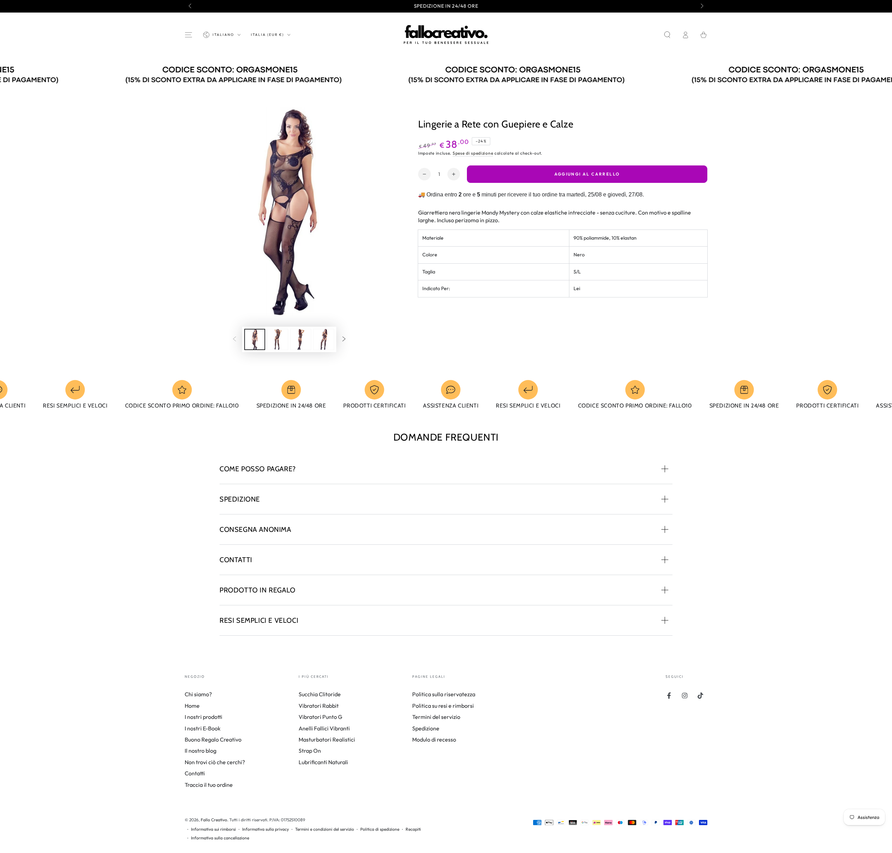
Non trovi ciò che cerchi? (215, 762)
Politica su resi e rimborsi (443, 705)
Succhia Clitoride (320, 694)
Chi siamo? (198, 694)
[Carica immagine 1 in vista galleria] (254, 339)
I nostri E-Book (203, 728)
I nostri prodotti (203, 716)
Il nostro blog (200, 750)
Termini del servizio (436, 716)
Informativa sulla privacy (265, 829)
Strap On (310, 750)
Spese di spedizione (473, 153)
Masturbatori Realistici (327, 739)
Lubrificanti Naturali (323, 762)
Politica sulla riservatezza (443, 694)
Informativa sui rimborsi (213, 829)
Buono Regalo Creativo (213, 739)
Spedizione (425, 728)
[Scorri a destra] (701, 6)
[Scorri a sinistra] (191, 6)
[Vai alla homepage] (446, 35)
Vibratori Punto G (320, 716)
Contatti (195, 773)
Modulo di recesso (434, 739)
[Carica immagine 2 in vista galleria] (277, 339)
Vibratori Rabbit (319, 705)
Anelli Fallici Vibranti (324, 728)
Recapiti (413, 829)
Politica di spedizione (379, 829)
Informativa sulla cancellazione (220, 837)
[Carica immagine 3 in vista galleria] (300, 339)
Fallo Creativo (214, 819)
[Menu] (188, 34)
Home (192, 705)
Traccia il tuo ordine (209, 784)
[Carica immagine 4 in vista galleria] (323, 339)
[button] (667, 34)
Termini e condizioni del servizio (324, 829)
